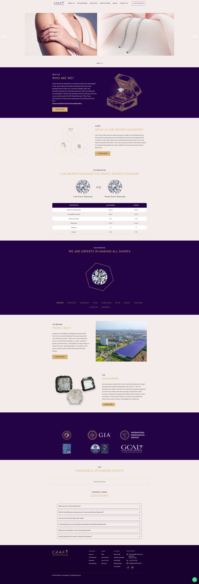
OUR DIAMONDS (82, 3)
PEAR (117, 303)
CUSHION (93, 307)
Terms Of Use (104, 560)
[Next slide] (195, 37)
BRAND (115, 3)
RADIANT (106, 307)
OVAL (95, 303)
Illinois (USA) (117, 554)
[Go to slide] (96, 63)
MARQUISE (107, 303)
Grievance (104, 563)
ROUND (60, 303)
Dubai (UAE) (117, 560)
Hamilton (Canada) (119, 557)
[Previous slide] (4, 37)
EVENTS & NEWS (105, 3)
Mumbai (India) (118, 563)
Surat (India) (117, 566)
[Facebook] (128, 567)
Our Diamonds (92, 557)
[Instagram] (132, 567)
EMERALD (84, 303)
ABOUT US (71, 3)
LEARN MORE (59, 109)
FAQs (102, 554)
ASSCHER (138, 303)
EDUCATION (93, 3)
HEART (127, 303)
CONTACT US (124, 3)
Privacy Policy (105, 557)
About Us (91, 554)
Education (91, 560)
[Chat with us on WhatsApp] (194, 579)
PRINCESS (71, 303)
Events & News (92, 563)
